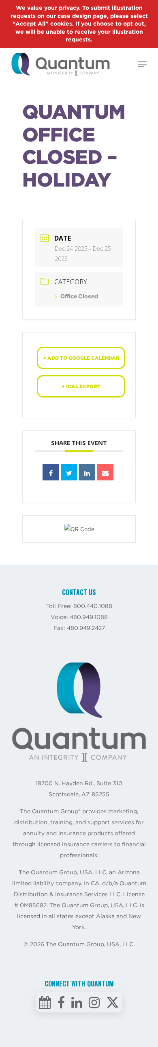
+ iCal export (81, 386)
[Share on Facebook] (51, 472)
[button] (142, 64)
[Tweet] (69, 472)
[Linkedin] (87, 472)
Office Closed (79, 296)
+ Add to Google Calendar (81, 358)
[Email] (105, 472)
